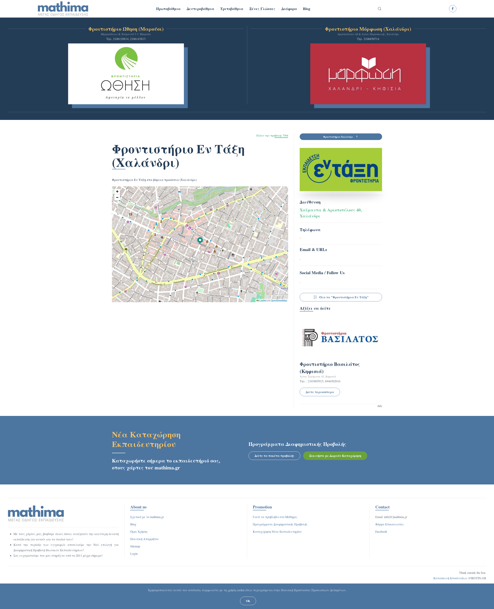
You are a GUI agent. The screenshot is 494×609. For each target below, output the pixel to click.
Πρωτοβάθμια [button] (168, 8)
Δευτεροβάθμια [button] (200, 8)
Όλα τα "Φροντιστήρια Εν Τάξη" (344, 297)
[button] (380, 8)
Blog (306, 8)
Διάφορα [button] (289, 8)
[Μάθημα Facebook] (452, 8)
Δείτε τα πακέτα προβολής (274, 455)
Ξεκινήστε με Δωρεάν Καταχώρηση (335, 455)
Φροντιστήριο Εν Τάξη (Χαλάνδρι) (178, 155)
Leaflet (262, 300)
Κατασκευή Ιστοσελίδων (450, 578)
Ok (248, 601)
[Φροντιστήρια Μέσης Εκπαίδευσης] (36, 513)
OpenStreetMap (279, 300)
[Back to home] (63, 8)
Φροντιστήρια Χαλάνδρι (338, 136)
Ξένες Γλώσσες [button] (262, 8)
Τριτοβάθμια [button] (231, 8)
